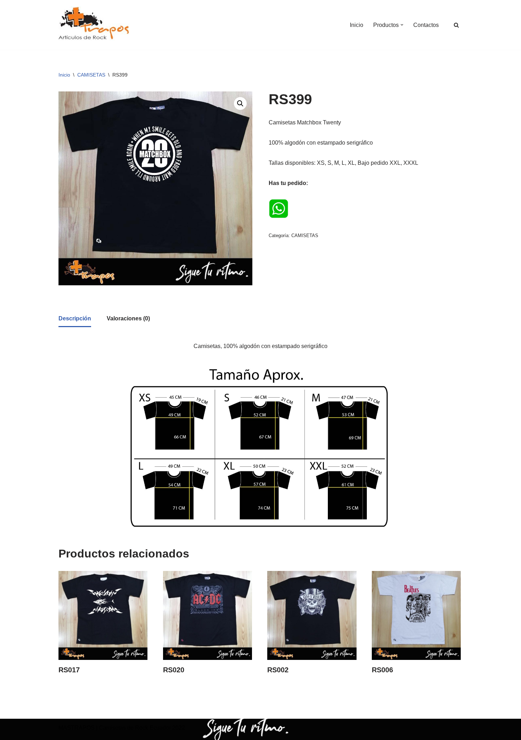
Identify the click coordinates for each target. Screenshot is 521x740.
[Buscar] (456, 25)
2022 (178, 728)
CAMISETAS (91, 75)
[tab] (74, 319)
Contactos (426, 25)
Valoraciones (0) (128, 318)
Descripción (74, 318)
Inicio (356, 25)
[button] (401, 24)
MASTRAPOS (76, 728)
